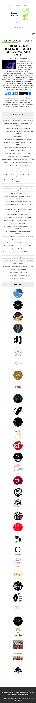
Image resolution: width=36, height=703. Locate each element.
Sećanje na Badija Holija (18, 223)
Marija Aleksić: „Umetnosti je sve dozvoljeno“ (18, 128)
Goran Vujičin (12, 104)
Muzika (23, 98)
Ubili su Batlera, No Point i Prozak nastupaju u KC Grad (18, 159)
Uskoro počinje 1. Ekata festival (18, 272)
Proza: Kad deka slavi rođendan (18, 193)
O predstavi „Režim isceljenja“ (18, 269)
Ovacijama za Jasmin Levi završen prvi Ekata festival (18, 236)
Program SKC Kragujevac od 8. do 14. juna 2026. (18, 246)
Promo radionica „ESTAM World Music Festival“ (18, 147)
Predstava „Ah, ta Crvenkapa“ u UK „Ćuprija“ (18, 153)
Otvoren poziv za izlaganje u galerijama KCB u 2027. (18, 260)
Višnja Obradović (25, 106)
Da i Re (30, 102)
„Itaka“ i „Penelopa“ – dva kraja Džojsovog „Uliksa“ (18, 162)
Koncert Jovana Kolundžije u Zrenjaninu (18, 172)
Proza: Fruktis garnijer (18, 257)
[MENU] (33, 34)
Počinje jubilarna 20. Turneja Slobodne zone (18, 275)
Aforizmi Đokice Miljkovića (18, 278)
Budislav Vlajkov (23, 102)
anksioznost (21, 100)
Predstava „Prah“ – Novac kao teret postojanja (18, 217)
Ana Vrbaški (14, 100)
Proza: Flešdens (18, 136)
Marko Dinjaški (25, 104)
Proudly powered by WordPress (11, 698)
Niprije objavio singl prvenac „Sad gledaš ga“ (18, 165)
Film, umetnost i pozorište (13, 98)
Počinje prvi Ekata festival (18, 249)
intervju (18, 104)
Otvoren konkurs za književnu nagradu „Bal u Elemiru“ (18, 266)
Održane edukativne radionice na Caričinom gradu (18, 139)
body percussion (13, 102)
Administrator (23, 58)
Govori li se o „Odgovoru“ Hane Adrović (18, 156)
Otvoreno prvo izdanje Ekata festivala (18, 243)
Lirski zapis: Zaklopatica (18, 150)
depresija (5, 104)
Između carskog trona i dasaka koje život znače (18, 201)
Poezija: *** (18, 185)
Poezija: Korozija (18, 263)
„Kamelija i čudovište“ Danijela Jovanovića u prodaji (18, 220)
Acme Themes (18, 700)
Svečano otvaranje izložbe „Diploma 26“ (18, 214)
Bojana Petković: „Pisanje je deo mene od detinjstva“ (18, 120)
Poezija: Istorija (18, 168)
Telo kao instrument (15, 106)
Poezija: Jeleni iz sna (18, 239)
